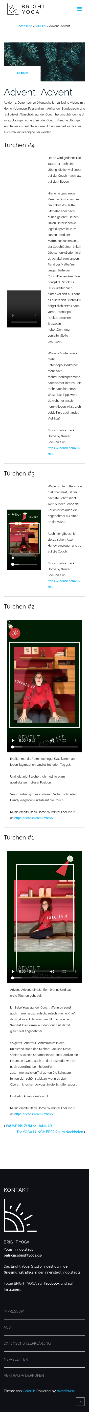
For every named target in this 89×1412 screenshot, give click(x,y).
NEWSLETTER (16, 1359)
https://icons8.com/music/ (34, 818)
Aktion (22, 73)
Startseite (25, 26)
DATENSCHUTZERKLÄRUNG (27, 1343)
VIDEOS (40, 26)
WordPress (66, 1391)
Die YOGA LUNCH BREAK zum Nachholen (50, 1132)
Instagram (12, 1289)
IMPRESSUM (14, 1311)
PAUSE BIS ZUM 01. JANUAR (29, 1126)
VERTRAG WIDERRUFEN (24, 1375)
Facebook (52, 1283)
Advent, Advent (38, 92)
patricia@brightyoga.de (23, 1255)
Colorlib (29, 1391)
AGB (7, 1327)
